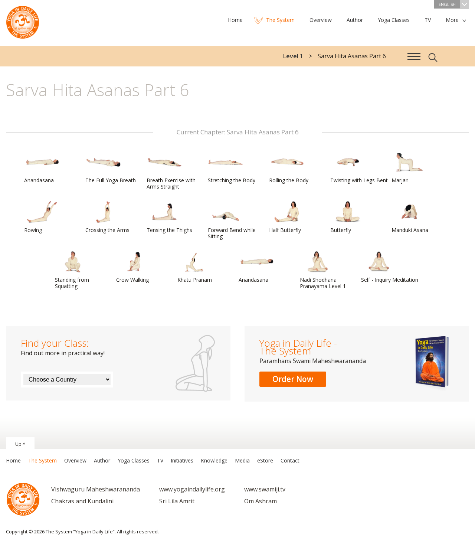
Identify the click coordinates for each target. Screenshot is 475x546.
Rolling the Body (288, 180)
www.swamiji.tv (264, 489)
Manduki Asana (410, 229)
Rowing (33, 229)
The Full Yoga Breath (110, 180)
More (452, 19)
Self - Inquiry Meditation (389, 279)
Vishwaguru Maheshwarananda (95, 489)
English (447, 4)
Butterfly (340, 229)
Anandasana (39, 180)
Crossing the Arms (107, 229)
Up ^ (20, 444)
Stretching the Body (231, 180)
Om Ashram (260, 501)
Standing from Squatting (72, 283)
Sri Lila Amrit (176, 501)
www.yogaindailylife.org (192, 489)
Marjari (400, 180)
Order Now (292, 379)
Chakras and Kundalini (82, 501)
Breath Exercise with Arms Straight (171, 183)
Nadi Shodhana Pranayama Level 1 (323, 283)
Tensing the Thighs (169, 229)
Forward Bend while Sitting (232, 233)
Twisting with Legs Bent (359, 180)
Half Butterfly (285, 229)
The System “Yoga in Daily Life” (22, 20)
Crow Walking (132, 279)
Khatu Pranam (194, 279)
